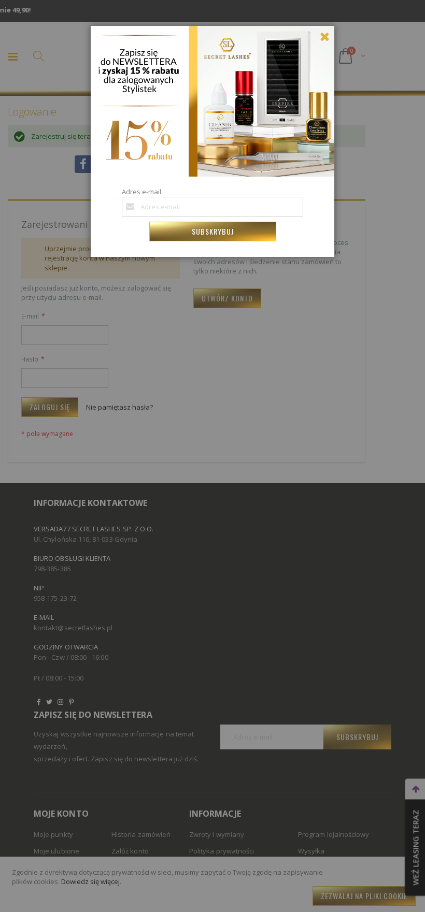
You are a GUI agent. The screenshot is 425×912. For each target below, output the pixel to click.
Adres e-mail (141, 191)
